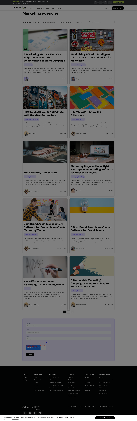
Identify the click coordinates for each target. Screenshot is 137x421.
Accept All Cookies (105, 417)
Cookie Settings (61, 417)
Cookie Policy (40, 417)
